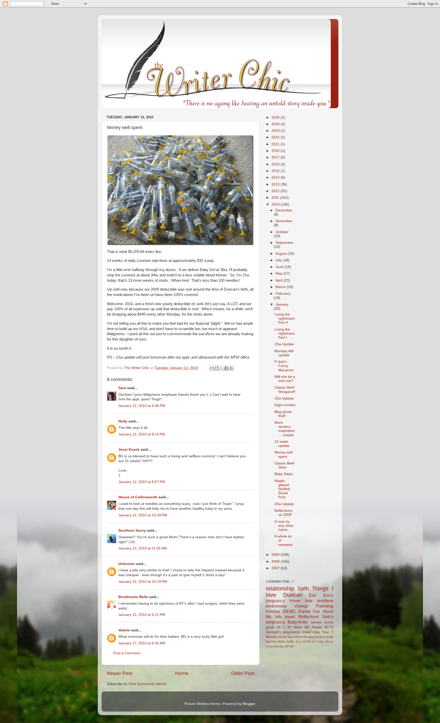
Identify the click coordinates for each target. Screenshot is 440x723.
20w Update (284, 504)
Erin (313, 595)
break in (320, 637)
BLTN (328, 627)
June (280, 267)
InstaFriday (311, 632)
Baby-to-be (298, 622)
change (301, 606)
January (282, 304)
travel (290, 616)
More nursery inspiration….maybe (284, 429)
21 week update (282, 444)
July (279, 260)
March (281, 287)
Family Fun (309, 611)
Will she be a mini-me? (284, 379)
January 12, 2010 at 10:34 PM (142, 515)
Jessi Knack (129, 449)
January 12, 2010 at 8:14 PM (141, 434)
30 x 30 (284, 627)
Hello (281, 641)
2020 (276, 151)
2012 (276, 191)
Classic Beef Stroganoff (284, 389)
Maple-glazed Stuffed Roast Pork (282, 489)
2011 (275, 198)
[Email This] (211, 368)
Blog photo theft (283, 414)
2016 (276, 164)
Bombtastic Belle (133, 597)
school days (285, 637)
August (282, 254)
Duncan (292, 595)
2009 (276, 555)
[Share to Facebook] (226, 368)
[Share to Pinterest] (231, 368)
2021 (276, 144)
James (316, 622)
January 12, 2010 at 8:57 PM (141, 482)
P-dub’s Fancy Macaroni (283, 366)
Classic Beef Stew (284, 465)
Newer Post (119, 673)
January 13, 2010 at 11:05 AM (142, 548)
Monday (279, 646)
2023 (276, 131)
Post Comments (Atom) (148, 684)
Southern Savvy (132, 530)
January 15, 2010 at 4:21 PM (141, 615)
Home (181, 673)
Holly (122, 421)
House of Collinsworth (137, 497)
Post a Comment (126, 653)
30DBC (289, 611)
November (284, 221)
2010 (276, 204)
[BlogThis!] (216, 368)
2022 (276, 137)
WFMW (289, 646)
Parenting (324, 606)
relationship (280, 588)
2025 (276, 117)
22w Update (284, 398)
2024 (276, 124)
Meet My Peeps (308, 627)
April (280, 280)
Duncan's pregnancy (283, 632)
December (284, 210)
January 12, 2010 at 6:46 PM (141, 406)
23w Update (284, 344)
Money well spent (283, 454)
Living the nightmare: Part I (285, 333)
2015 (276, 171)
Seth (303, 588)
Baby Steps (283, 474)
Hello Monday (304, 637)
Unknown (126, 564)
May (279, 273)
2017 (276, 157)
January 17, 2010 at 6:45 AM (141, 643)
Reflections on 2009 (283, 513)
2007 (276, 568)
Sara (122, 388)
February (283, 293)
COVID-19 (308, 641)
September (284, 243)
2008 (276, 561)
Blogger (249, 704)
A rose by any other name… (284, 526)
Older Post (242, 673)
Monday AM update (284, 353)
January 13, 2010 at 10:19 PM (142, 582)
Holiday (273, 611)
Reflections (308, 616)
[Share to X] (221, 368)
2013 (276, 184)
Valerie (124, 630)
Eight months (285, 405)
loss (308, 600)
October (282, 232)
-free (298, 641)
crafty (290, 641)
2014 (276, 177)
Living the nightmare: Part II (285, 318)
